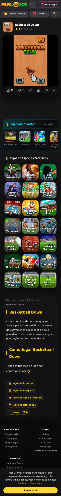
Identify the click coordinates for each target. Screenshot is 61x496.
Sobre (46, 434)
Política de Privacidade (30, 483)
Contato (45, 442)
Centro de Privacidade (45, 450)
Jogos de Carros (15, 463)
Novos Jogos (11, 442)
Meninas (40, 13)
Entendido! (30, 490)
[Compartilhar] (38, 90)
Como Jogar (45, 438)
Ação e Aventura (15, 13)
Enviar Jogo (45, 446)
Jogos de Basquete (21, 390)
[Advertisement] (32, 105)
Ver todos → (49, 124)
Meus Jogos (51, 4)
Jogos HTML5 (18, 412)
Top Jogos (11, 438)
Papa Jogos (11, 300)
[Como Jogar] (46, 90)
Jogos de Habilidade (22, 404)
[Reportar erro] (54, 90)
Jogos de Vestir (15, 467)
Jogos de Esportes (23, 124)
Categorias (11, 446)
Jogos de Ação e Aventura (25, 397)
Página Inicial (12, 434)
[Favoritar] (30, 90)
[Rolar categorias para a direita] (57, 13)
